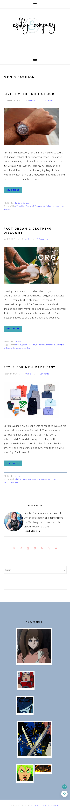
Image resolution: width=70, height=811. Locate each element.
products (59, 206)
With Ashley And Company (35, 31)
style (13, 348)
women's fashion (23, 348)
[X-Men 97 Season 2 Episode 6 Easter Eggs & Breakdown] (25, 779)
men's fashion (49, 206)
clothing (18, 345)
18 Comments (47, 100)
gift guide (19, 206)
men (40, 206)
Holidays (18, 203)
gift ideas (28, 206)
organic (49, 345)
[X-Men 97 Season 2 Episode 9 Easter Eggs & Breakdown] (26, 687)
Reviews (25, 203)
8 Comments (42, 239)
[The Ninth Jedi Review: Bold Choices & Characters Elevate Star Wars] (34, 662)
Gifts (35, 206)
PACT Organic (59, 345)
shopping (52, 479)
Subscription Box (11, 482)
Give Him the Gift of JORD (30, 94)
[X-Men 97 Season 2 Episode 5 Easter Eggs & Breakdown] (43, 771)
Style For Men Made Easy (30, 367)
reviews (7, 209)
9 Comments (43, 374)
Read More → (32, 530)
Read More (13, 190)
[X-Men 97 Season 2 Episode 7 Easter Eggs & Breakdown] (34, 754)
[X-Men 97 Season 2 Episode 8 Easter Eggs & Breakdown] (25, 712)
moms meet (41, 345)
